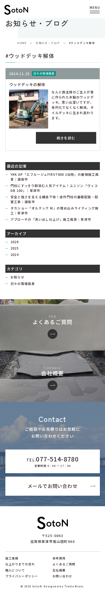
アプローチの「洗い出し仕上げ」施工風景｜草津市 (50, 219)
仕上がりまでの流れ (20, 564)
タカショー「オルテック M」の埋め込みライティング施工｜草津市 (54, 210)
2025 (14, 248)
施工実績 (12, 558)
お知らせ (17, 277)
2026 (14, 242)
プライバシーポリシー (21, 576)
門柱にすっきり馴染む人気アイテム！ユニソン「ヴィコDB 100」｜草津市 (54, 188)
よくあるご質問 (63, 564)
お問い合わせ (62, 576)
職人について (15, 570)
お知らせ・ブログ (48, 43)
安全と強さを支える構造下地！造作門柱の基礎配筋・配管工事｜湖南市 (54, 199)
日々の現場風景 (22, 283)
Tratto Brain (74, 586)
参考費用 (59, 558)
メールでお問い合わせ (52, 485)
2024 (14, 254)
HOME (22, 43)
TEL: (52, 461)
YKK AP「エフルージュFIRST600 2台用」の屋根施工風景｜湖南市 (54, 177)
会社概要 (59, 570)
